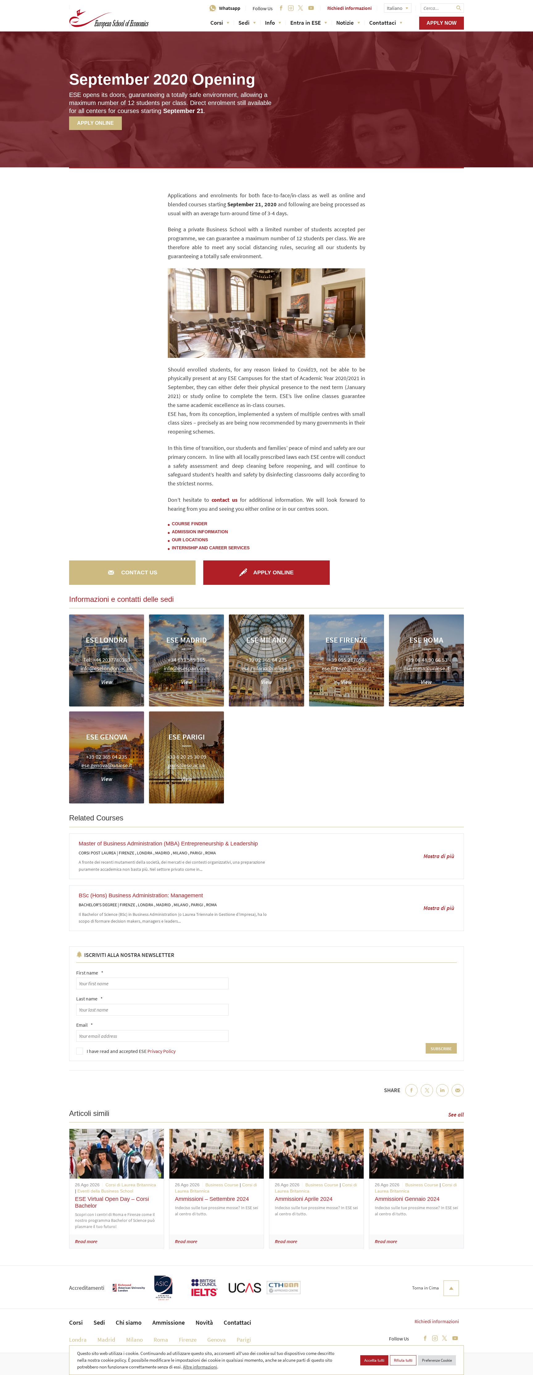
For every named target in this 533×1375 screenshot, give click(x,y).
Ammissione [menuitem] (168, 1322)
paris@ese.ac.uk (186, 766)
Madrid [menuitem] (106, 1339)
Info (270, 22)
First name (89, 973)
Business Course (221, 1184)
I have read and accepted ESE (131, 1051)
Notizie (345, 22)
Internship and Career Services (211, 547)
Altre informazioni (200, 1367)
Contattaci (382, 22)
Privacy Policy (161, 1051)
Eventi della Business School (105, 1190)
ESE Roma (426, 640)
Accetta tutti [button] (374, 1360)
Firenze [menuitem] (187, 1339)
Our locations (190, 539)
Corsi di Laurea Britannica (130, 1184)
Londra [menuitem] (78, 1339)
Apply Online (95, 123)
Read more (86, 1241)
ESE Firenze (346, 640)
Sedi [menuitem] (99, 1322)
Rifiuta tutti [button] (403, 1360)
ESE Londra (106, 640)
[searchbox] (442, 8)
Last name (89, 999)
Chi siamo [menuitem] (129, 1322)
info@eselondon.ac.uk (107, 669)
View (106, 681)
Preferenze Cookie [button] (437, 1360)
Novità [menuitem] (204, 1322)
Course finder (189, 523)
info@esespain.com (186, 669)
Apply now (442, 23)
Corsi (216, 22)
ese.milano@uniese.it (266, 669)
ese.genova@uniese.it (106, 766)
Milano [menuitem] (134, 1339)
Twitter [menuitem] (427, 1095)
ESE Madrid (186, 640)
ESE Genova (106, 737)
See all (456, 1114)
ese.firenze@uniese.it (346, 669)
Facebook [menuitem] (411, 1095)
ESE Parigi (186, 737)
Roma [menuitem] (161, 1339)
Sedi (244, 22)
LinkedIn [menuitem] (442, 1095)
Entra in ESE (305, 22)
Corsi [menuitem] (76, 1322)
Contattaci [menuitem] (237, 1322)
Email (84, 1025)
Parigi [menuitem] (244, 1339)
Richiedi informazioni (349, 8)
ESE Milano (266, 640)
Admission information (200, 531)
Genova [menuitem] (216, 1339)
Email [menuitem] (458, 1095)
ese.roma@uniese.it (426, 669)
